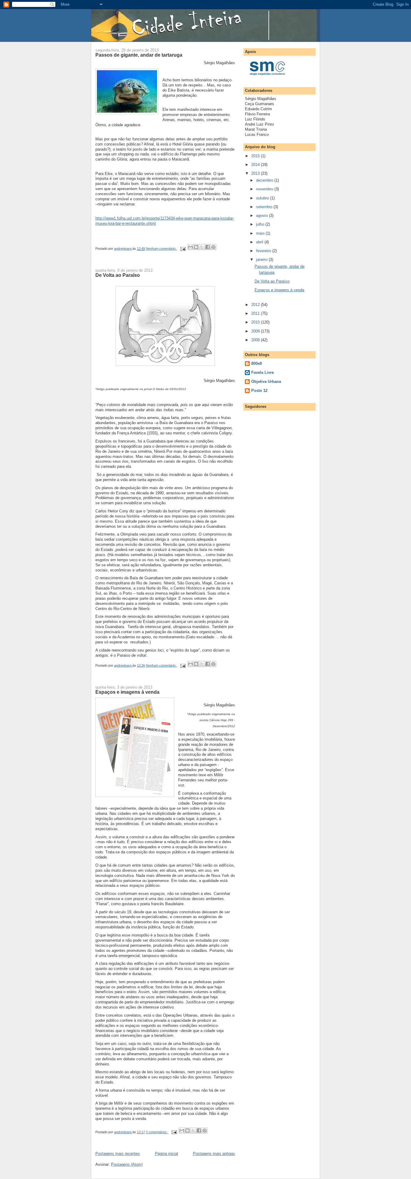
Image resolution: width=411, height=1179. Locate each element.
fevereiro (264, 251)
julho (260, 224)
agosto (262, 215)
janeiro (262, 259)
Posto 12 (259, 390)
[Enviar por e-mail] (190, 247)
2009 (256, 331)
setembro (264, 207)
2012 (256, 304)
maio (261, 233)
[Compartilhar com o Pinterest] (213, 247)
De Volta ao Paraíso (117, 275)
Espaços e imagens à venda (127, 692)
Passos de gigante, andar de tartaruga (138, 55)
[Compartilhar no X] (202, 247)
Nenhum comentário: (161, 248)
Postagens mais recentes (117, 1153)
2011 (256, 313)
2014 (256, 164)
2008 (256, 340)
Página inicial (166, 1153)
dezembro (265, 180)
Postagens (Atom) (127, 1164)
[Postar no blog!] (196, 247)
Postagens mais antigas (214, 1153)
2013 (256, 173)
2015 (256, 156)
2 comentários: (157, 1132)
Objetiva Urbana (266, 381)
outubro (263, 198)
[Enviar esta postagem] (182, 248)
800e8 (256, 363)
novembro (265, 189)
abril (260, 242)
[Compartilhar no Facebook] (208, 247)
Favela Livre (262, 372)
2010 (256, 322)
